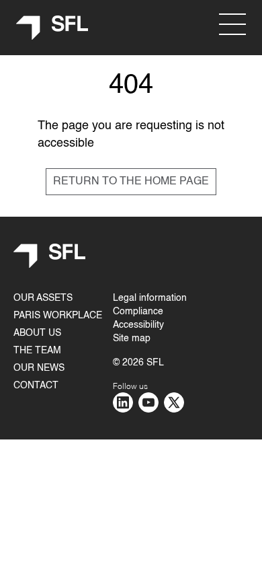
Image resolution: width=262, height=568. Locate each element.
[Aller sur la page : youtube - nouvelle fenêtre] (148, 402)
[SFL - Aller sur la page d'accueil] (52, 27)
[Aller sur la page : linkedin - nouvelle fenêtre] (123, 402)
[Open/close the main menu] (232, 24)
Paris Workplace (57, 315)
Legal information (150, 298)
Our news (38, 368)
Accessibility (138, 325)
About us (37, 333)
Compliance (138, 311)
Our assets (43, 298)
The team (37, 350)
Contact (35, 385)
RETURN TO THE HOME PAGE (131, 181)
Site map (131, 338)
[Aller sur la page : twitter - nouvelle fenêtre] (174, 402)
